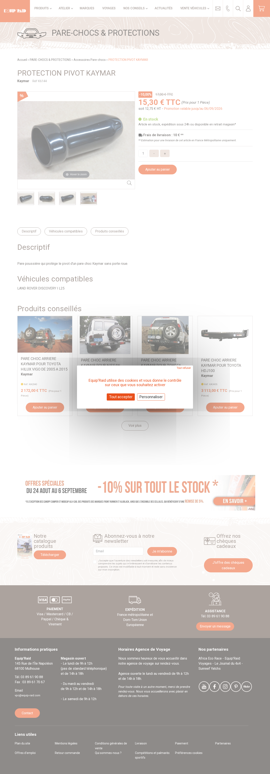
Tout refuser (184, 368)
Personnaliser (151, 397)
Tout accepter (120, 397)
